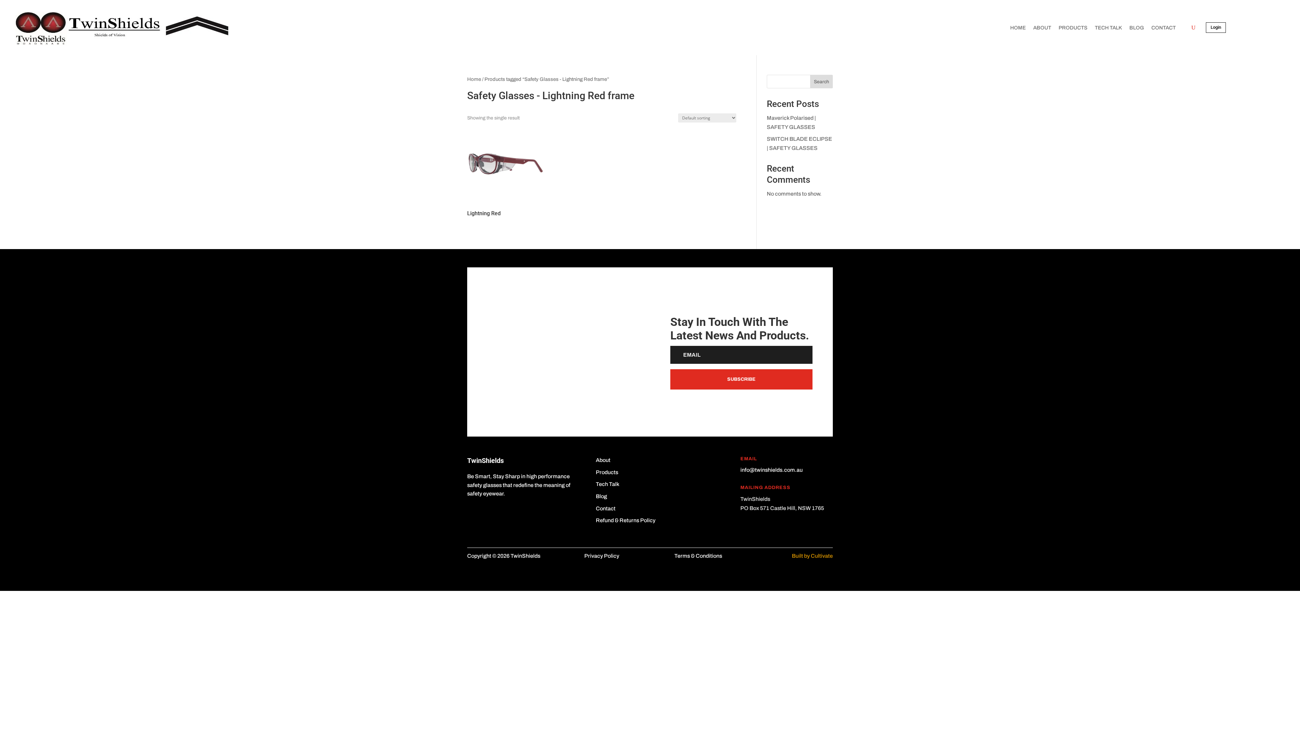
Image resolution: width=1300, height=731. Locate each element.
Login (1216, 27)
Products (1073, 27)
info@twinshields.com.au (771, 470)
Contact (1163, 27)
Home (1018, 27)
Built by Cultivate (812, 556)
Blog (1136, 27)
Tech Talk (1108, 27)
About (1042, 27)
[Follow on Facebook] (472, 513)
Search (821, 81)
